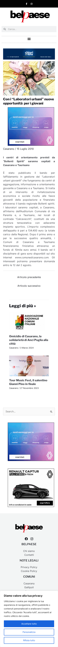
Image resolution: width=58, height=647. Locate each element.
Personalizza (29, 632)
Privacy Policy (29, 567)
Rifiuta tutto (29, 640)
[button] (29, 38)
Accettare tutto (29, 623)
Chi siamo (29, 551)
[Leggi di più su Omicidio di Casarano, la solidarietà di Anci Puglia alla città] (29, 321)
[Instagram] (31, 538)
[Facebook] (26, 538)
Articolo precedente (29, 277)
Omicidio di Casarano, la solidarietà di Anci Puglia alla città (28, 340)
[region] (29, 619)
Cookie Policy (29, 571)
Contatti (29, 554)
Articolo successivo (29, 285)
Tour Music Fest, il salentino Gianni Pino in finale (28, 382)
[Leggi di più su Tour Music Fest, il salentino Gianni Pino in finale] (29, 365)
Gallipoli (29, 587)
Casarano (8, 148)
